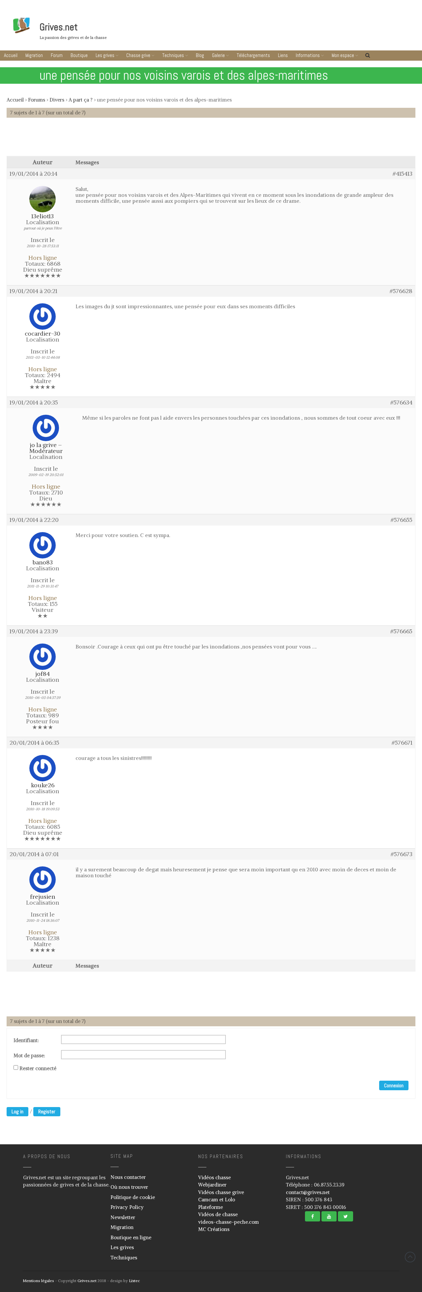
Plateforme (210, 1207)
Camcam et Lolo (216, 1199)
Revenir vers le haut (410, 1257)
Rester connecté (37, 1068)
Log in (17, 1111)
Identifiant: (26, 1040)
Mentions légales (38, 1280)
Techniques (173, 55)
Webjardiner (212, 1185)
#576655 (401, 520)
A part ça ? (81, 100)
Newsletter (122, 1217)
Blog (200, 55)
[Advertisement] (211, 140)
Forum (57, 55)
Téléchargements (253, 55)
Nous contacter (128, 1177)
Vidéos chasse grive (221, 1192)
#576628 (401, 291)
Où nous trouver (129, 1187)
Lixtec (134, 1280)
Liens (283, 55)
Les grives (105, 55)
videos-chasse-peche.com (228, 1222)
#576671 (402, 743)
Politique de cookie (132, 1197)
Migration (34, 55)
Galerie (218, 55)
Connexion (394, 1085)
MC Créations (213, 1229)
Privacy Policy (127, 1207)
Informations (308, 55)
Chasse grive (138, 55)
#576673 (401, 854)
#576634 (401, 403)
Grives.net (59, 27)
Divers (56, 100)
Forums (36, 100)
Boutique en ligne (130, 1237)
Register (46, 1111)
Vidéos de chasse (218, 1214)
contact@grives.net (308, 1192)
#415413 (402, 174)
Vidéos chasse (214, 1177)
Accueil (10, 55)
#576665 (401, 631)
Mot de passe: (29, 1056)
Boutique (79, 55)
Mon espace (343, 55)
